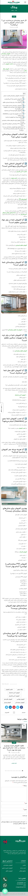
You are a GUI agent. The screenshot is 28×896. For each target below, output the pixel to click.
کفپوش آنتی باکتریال (14, 696)
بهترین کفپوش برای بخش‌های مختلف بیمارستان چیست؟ (13, 121)
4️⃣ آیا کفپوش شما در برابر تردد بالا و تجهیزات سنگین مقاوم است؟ (14, 108)
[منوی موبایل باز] (25, 2)
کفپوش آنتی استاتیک (14, 693)
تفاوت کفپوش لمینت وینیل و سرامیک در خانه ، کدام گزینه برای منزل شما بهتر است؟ (14, 748)
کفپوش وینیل (7, 702)
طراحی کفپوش (9, 689)
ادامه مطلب (14, 763)
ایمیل (25, 809)
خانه (16, 10)
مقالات (12, 10)
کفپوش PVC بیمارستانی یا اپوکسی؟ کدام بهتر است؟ (12, 124)
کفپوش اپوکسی (20, 699)
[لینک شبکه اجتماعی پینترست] (14, 707)
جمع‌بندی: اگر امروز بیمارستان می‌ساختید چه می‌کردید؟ (13, 129)
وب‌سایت (24, 815)
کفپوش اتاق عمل (8, 699)
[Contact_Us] (5, 891)
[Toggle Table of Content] (23, 93)
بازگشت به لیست (14, 712)
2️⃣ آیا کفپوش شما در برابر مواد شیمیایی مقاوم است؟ (13, 103)
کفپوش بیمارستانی (19, 702)
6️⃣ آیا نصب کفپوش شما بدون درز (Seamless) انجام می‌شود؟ (13, 114)
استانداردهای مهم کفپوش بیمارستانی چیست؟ (13, 127)
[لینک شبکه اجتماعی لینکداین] (10, 707)
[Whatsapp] (5, 885)
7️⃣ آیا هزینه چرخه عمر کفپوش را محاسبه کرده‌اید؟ (15, 118)
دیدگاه (25, 786)
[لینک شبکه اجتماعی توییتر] (17, 707)
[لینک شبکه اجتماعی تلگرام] (6, 707)
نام (25, 803)
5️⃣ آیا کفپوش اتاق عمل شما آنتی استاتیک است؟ (14, 111)
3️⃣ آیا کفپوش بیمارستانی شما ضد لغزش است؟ (13, 105)
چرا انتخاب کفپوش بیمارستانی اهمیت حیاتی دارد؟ (14, 96)
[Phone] (5, 879)
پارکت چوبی (20, 689)
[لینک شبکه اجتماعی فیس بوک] (21, 707)
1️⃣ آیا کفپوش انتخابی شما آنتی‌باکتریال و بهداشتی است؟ (14, 99)
